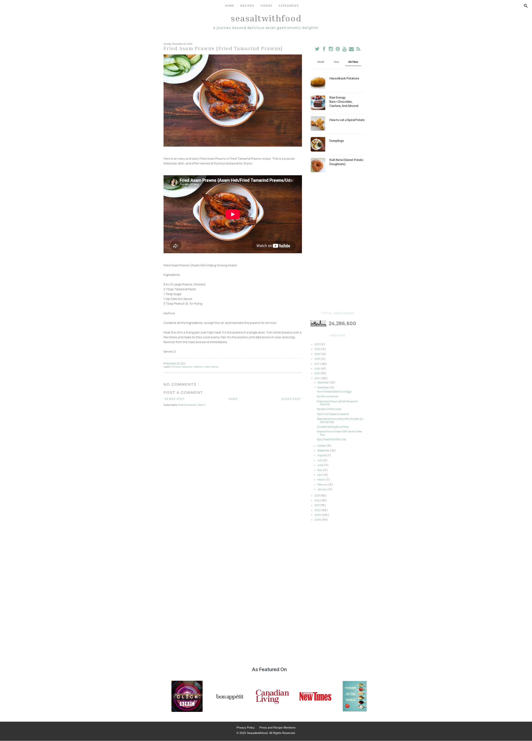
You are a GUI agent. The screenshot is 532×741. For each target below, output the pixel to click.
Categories (289, 5)
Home (229, 5)
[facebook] (324, 50)
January (322, 489)
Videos (266, 5)
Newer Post (175, 399)
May (320, 470)
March (321, 479)
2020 (317, 349)
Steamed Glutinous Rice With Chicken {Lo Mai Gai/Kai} (340, 420)
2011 (317, 505)
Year (336, 62)
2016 (317, 368)
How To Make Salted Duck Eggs (334, 391)
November (323, 387)
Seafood (198, 366)
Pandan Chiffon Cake (329, 409)
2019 (317, 354)
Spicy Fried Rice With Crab (331, 439)
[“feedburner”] (358, 50)
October (321, 445)
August (321, 455)
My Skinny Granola (327, 396)
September (323, 450)
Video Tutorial (211, 366)
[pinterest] (338, 50)
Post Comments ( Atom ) (192, 405)
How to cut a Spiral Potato (347, 120)
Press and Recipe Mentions (277, 727)
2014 (317, 378)
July (320, 460)
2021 (317, 344)
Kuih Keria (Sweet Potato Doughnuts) (346, 162)
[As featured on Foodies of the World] (354, 697)
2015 (317, 373)
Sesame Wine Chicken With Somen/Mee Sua (339, 433)
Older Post (291, 399)
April (320, 475)
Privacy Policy (245, 727)
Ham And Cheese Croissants (333, 414)
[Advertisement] (338, 242)
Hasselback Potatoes (344, 78)
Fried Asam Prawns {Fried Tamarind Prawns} (337, 403)
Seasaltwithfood (266, 18)
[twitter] (317, 50)
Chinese (176, 366)
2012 (317, 500)
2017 (317, 364)
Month (320, 62)
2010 (317, 510)
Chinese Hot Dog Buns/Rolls (333, 427)
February (322, 484)
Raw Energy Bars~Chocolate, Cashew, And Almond (343, 101)
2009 (317, 515)
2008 (317, 519)
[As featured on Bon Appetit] (229, 697)
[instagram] (331, 50)
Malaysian (187, 366)
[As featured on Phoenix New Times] (315, 697)
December (323, 382)
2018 (317, 359)
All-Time (353, 62)
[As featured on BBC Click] (187, 697)
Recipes (247, 5)
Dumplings (336, 140)
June (320, 465)
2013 (317, 495)
